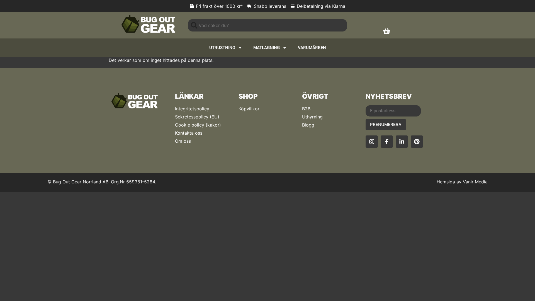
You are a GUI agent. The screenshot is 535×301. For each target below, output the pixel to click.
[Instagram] (372, 141)
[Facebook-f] (387, 141)
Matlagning (266, 47)
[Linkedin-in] (402, 141)
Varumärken (312, 47)
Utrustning (222, 47)
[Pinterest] (417, 141)
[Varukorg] (386, 31)
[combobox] (267, 25)
